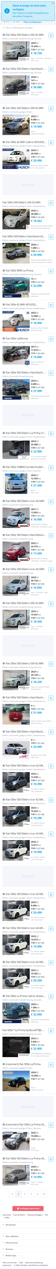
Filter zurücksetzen (32, 22)
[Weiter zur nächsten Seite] (44, 1194)
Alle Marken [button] (11, 1224)
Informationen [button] (12, 1242)
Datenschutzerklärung (34, 1262)
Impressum (6, 1265)
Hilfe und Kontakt (9, 1262)
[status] (28, 11)
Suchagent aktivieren (30, 1208)
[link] (12, 1194)
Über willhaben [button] (12, 1236)
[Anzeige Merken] (51, 35)
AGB (21, 1262)
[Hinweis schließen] (53, 3)
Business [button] (9, 1249)
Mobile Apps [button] (11, 1255)
